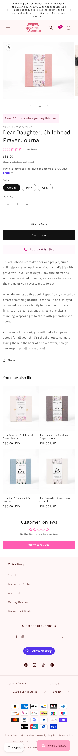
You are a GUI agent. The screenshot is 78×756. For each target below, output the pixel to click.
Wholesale (14, 593)
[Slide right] (47, 106)
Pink (29, 187)
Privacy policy (20, 741)
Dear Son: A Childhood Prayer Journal (19, 499)
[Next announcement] (70, 9)
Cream (11, 187)
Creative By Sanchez (23, 735)
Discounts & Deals (19, 611)
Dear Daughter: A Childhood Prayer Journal (18, 436)
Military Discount (19, 602)
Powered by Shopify (45, 735)
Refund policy (66, 735)
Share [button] (11, 360)
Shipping (7, 162)
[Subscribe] (61, 636)
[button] (8, 27)
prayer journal (59, 262)
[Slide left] (30, 106)
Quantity (8, 196)
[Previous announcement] (7, 9)
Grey (45, 187)
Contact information (29, 747)
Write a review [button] (38, 545)
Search (12, 575)
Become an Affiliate (20, 584)
